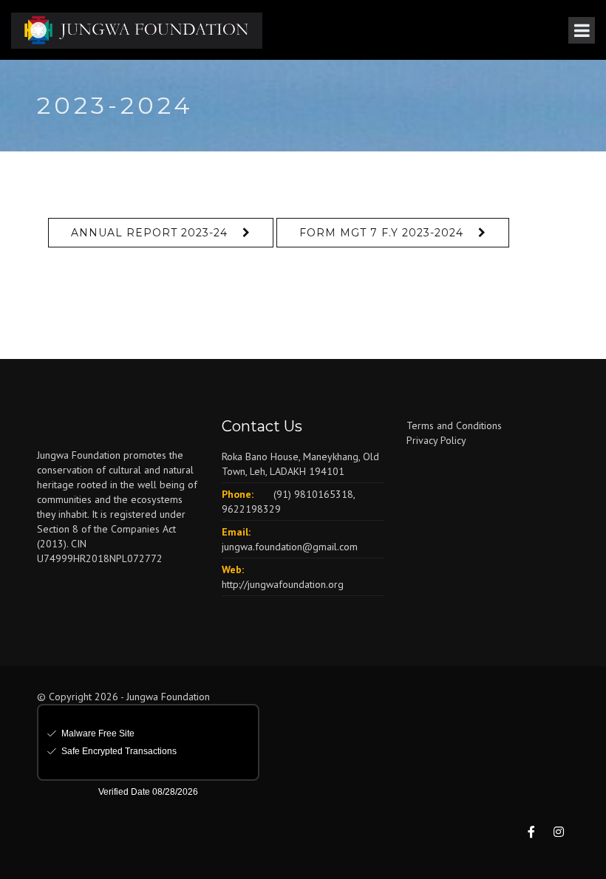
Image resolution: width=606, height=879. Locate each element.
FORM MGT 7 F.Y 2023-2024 (381, 232)
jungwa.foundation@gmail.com (290, 546)
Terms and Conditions (454, 425)
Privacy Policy (436, 440)
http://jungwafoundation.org (283, 584)
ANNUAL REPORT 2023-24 (149, 232)
